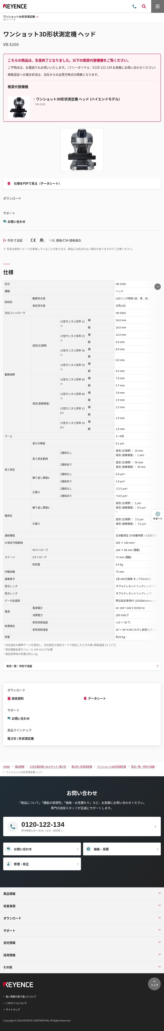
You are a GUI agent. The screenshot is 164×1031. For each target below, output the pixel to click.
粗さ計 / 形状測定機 (20, 738)
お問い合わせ (16, 221)
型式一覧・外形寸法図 (19, 666)
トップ (154, 985)
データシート (97, 698)
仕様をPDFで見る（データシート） (38, 183)
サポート (158, 518)
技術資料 (18, 698)
